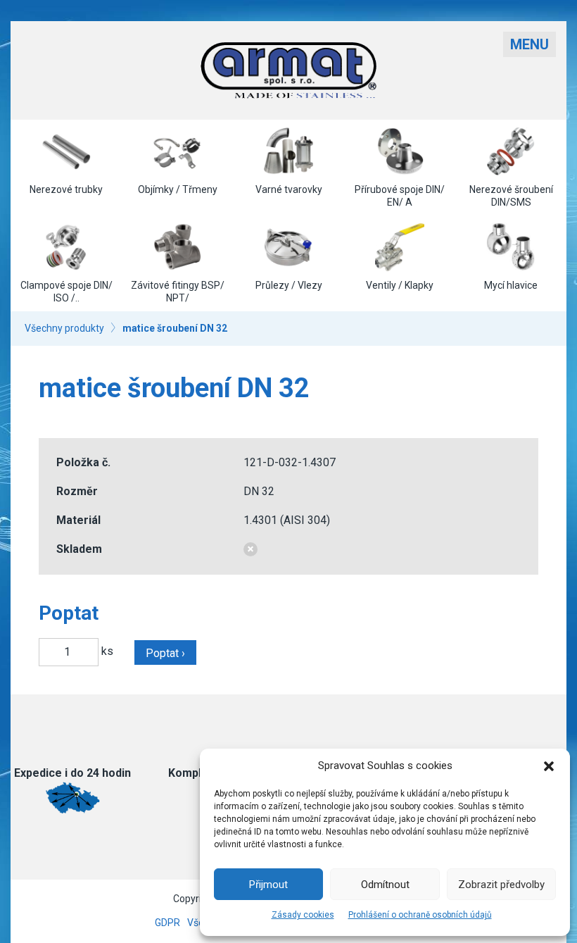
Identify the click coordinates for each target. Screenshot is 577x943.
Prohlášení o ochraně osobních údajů (420, 915)
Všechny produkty (64, 328)
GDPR (167, 922)
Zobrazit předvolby (501, 884)
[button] (549, 766)
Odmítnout (385, 884)
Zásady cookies (303, 915)
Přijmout (268, 884)
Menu (529, 44)
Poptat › (165, 653)
